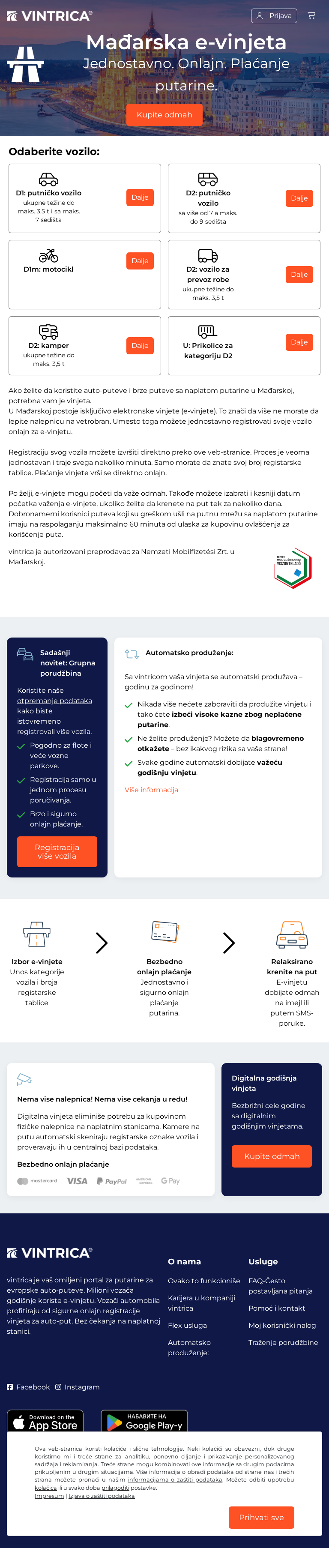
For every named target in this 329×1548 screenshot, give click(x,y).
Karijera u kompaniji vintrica (201, 1303)
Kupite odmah (164, 115)
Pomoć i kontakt (276, 1308)
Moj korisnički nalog (282, 1325)
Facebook (33, 1387)
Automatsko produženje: (189, 1347)
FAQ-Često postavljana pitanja (280, 1286)
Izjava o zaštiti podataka (102, 1496)
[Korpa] (311, 16)
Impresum (49, 1496)
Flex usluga (187, 1325)
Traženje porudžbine (283, 1342)
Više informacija (151, 790)
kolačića (46, 1488)
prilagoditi (115, 1488)
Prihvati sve (261, 1517)
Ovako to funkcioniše (204, 1281)
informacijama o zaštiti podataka (175, 1479)
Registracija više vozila (57, 852)
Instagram (82, 1387)
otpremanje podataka (54, 701)
